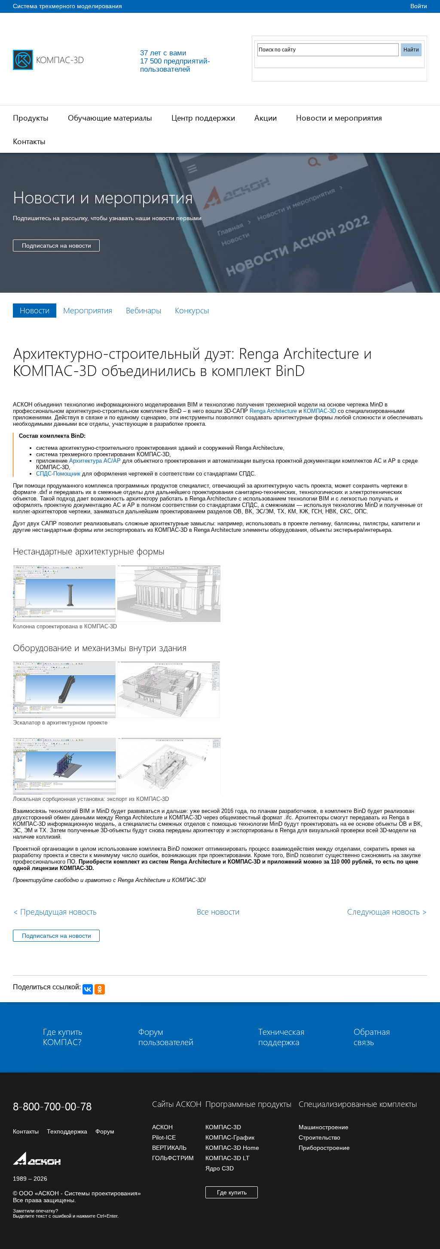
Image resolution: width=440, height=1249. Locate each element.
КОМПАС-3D (319, 411)
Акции (265, 117)
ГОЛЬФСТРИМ (173, 1158)
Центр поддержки (203, 117)
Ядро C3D (219, 1168)
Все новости (218, 911)
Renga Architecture (273, 411)
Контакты (29, 141)
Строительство (319, 1137)
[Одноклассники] (100, 989)
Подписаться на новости (56, 245)
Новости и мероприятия (339, 117)
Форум (104, 1131)
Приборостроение (324, 1147)
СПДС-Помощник (58, 473)
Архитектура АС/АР (95, 461)
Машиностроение (323, 1127)
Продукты (31, 117)
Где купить (232, 1192)
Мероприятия (87, 310)
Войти (418, 6)
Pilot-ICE (164, 1137)
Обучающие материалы (110, 117)
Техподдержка (67, 1131)
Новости (34, 310)
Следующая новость (387, 911)
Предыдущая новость (55, 911)
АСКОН (162, 1127)
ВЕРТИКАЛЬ (169, 1147)
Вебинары (143, 310)
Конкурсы (192, 310)
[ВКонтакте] (87, 989)
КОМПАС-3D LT (227, 1158)
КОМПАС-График (229, 1137)
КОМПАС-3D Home (232, 1147)
